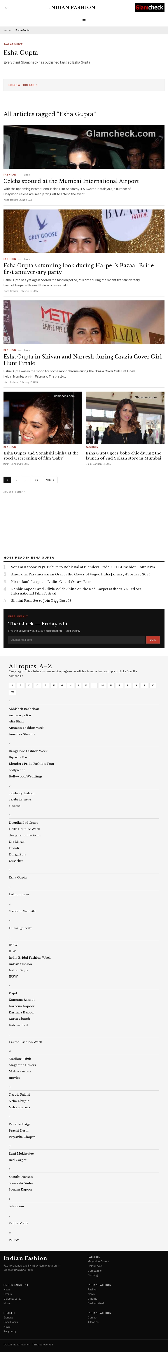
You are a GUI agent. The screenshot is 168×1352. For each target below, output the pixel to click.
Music (7, 1303)
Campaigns (95, 1270)
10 (36, 479)
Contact (92, 1317)
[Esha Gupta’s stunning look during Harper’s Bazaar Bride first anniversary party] (84, 231)
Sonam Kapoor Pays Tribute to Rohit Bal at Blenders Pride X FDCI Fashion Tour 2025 (83, 567)
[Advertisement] (84, 521)
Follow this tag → (23, 85)
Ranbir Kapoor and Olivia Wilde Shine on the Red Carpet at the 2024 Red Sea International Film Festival (76, 591)
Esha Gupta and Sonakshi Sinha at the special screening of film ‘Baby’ (41, 456)
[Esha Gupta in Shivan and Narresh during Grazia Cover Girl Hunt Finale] (84, 322)
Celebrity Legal (12, 1298)
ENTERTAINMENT (16, 1285)
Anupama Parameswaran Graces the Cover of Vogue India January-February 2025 (80, 574)
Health (9, 1313)
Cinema (92, 1298)
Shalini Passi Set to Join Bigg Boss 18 (41, 601)
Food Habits (11, 1322)
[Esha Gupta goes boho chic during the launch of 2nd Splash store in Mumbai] (125, 418)
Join (153, 640)
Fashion (10, 175)
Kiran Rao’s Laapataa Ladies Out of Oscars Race (51, 582)
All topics (93, 1322)
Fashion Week (96, 1303)
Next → (50, 479)
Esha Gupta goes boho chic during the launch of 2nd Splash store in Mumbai (123, 456)
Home (7, 30)
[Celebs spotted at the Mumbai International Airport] (84, 147)
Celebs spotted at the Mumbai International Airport (71, 181)
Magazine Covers (98, 1261)
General (8, 1317)
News (7, 1289)
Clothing (93, 1275)
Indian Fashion (72, 7)
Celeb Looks (95, 1266)
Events (8, 1294)
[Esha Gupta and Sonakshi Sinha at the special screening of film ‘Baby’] (43, 418)
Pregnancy (10, 1331)
